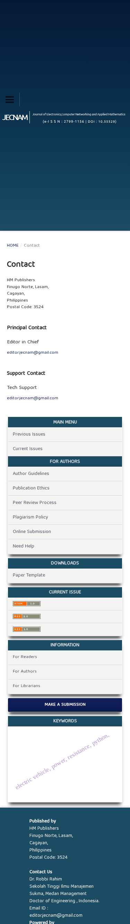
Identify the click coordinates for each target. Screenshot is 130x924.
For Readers (25, 657)
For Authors (25, 672)
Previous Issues (29, 434)
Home (13, 245)
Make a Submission (65, 705)
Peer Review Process (35, 503)
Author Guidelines (31, 474)
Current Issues (28, 449)
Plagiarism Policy (30, 517)
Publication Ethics (31, 488)
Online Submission (32, 532)
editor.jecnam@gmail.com (32, 353)
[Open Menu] (9, 99)
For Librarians (26, 686)
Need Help (23, 546)
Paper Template (29, 575)
